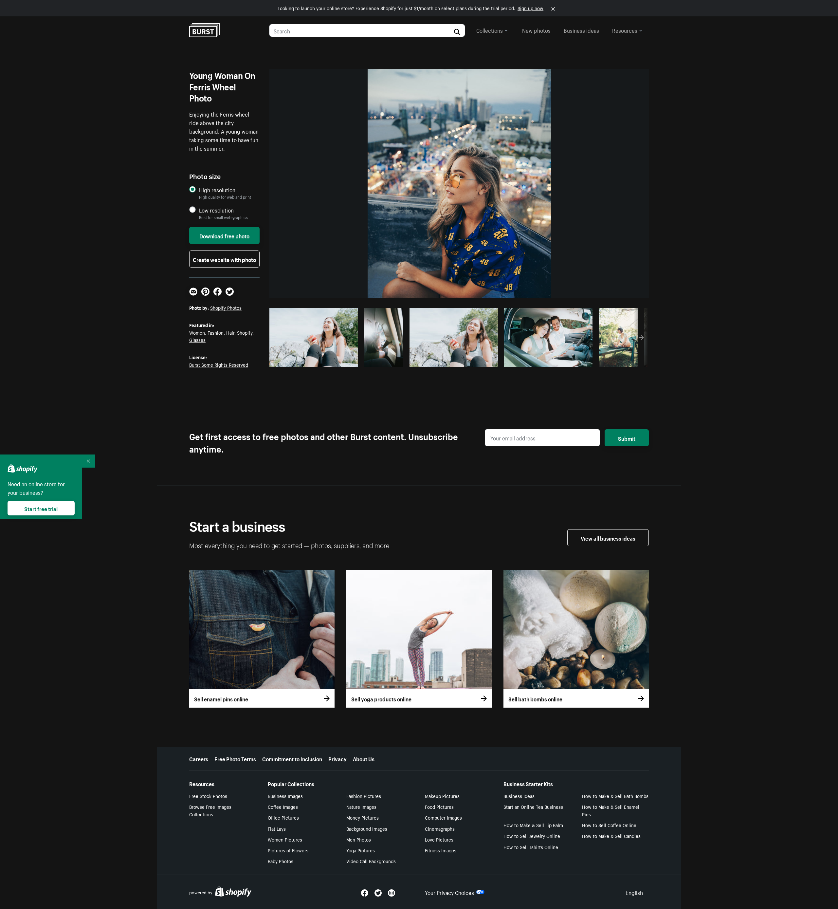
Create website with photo (224, 259)
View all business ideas (608, 537)
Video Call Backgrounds (371, 860)
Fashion (216, 332)
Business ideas (581, 30)
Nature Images (361, 806)
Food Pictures (439, 806)
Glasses (197, 339)
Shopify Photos (226, 307)
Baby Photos (280, 860)
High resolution (217, 190)
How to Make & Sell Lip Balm (533, 824)
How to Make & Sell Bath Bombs (615, 795)
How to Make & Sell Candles (611, 835)
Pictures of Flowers (288, 850)
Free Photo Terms (235, 758)
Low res (338, 359)
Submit (626, 438)
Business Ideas (519, 795)
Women (197, 332)
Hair (230, 332)
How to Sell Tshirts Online (530, 846)
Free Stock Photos (208, 795)
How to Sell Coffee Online (609, 824)
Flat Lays (277, 828)
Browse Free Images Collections (210, 810)
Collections (489, 30)
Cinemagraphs (440, 828)
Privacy (337, 758)
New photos (536, 30)
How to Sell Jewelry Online (531, 835)
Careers (198, 758)
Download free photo (224, 235)
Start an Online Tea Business (533, 806)
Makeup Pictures (442, 795)
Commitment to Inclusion (292, 758)
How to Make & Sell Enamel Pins (610, 810)
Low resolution (216, 210)
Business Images (285, 795)
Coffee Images (283, 806)
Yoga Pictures (360, 850)
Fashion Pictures (363, 795)
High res (312, 359)
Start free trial (41, 508)
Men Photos (358, 839)
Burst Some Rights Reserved (218, 364)
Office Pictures (283, 817)
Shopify (244, 332)
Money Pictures (362, 817)
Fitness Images (440, 850)
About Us (363, 758)
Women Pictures (285, 839)
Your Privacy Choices (449, 892)
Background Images (366, 828)
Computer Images (443, 817)
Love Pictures (439, 839)
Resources (624, 30)
